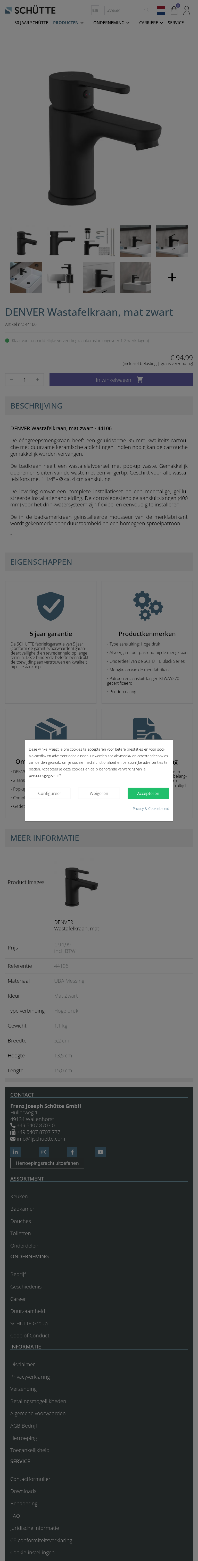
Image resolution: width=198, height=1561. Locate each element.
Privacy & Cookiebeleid (151, 808)
